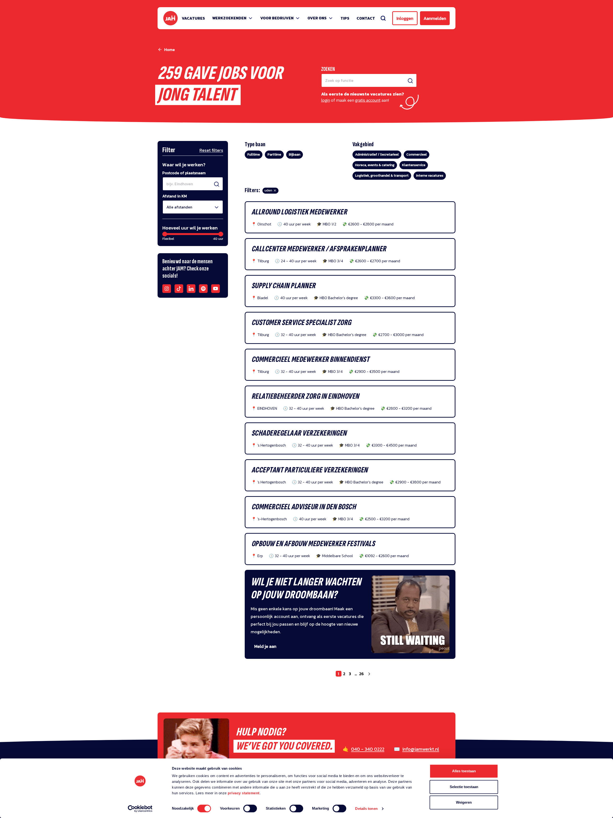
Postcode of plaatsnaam (184, 173)
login (325, 100)
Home (169, 49)
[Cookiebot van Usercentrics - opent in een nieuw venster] (140, 808)
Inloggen (405, 18)
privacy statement (244, 793)
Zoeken (328, 69)
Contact (366, 18)
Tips (345, 18)
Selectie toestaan (464, 787)
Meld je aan (265, 646)
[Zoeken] (383, 18)
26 (361, 674)
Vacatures (193, 18)
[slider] (164, 234)
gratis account (367, 100)
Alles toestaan (464, 771)
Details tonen (366, 809)
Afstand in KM (174, 196)
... (356, 674)
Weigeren (464, 802)
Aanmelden (435, 18)
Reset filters (211, 150)
